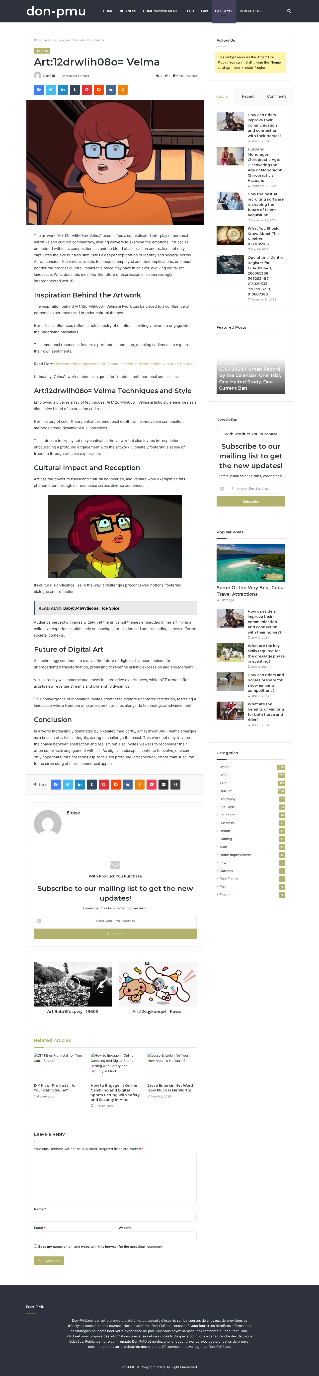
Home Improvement (160, 11)
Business (128, 11)
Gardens (226, 871)
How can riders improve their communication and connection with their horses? (124, 364)
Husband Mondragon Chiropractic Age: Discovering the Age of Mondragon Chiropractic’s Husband (265, 165)
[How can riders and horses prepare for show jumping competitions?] (230, 681)
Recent (248, 96)
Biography (228, 799)
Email (39, 1228)
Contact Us (250, 11)
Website (125, 1228)
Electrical (227, 895)
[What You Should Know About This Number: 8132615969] (230, 235)
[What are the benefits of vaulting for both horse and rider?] (230, 711)
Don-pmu (227, 791)
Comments (276, 96)
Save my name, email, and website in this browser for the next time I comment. (100, 1246)
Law (204, 11)
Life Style (224, 11)
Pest (223, 887)
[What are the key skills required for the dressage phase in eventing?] (230, 652)
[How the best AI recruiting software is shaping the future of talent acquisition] (230, 201)
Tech (189, 11)
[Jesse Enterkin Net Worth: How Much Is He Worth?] (172, 1067)
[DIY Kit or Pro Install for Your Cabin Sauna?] (58, 1067)
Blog (223, 775)
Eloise (47, 76)
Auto (223, 847)
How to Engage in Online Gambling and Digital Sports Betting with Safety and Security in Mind (115, 1092)
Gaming (226, 839)
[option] (251, 366)
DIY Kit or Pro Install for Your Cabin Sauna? (55, 1087)
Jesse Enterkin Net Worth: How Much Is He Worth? (171, 1087)
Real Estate (229, 879)
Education (228, 815)
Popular (222, 96)
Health (225, 831)
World (224, 767)
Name (40, 1209)
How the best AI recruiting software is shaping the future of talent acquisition (266, 204)
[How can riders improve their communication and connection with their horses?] (230, 121)
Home (108, 11)
